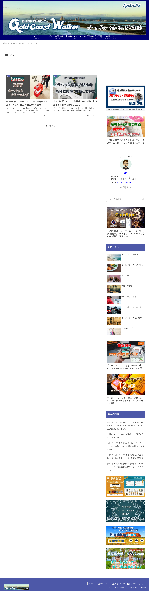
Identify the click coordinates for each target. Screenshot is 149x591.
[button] (143, 199)
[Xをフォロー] (124, 187)
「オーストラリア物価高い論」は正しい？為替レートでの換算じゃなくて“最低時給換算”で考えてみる (125, 446)
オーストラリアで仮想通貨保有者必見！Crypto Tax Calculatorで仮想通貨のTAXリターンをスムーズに (125, 467)
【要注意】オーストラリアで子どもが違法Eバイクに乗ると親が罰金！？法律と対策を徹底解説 (125, 456)
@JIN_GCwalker (124, 182)
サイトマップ (120, 584)
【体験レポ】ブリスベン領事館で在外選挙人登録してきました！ (125, 435)
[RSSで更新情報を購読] (130, 187)
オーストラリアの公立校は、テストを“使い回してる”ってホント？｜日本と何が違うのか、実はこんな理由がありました (125, 425)
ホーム (93, 584)
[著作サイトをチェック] (120, 187)
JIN (125, 173)
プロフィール (105, 584)
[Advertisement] (51, 64)
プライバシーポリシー (137, 584)
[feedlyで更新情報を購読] (127, 187)
